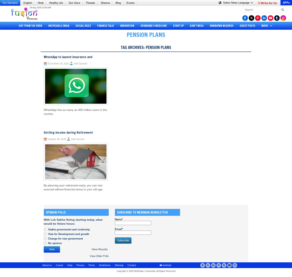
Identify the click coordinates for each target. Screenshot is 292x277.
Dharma (105, 2)
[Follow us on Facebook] (245, 18)
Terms (91, 265)
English (27, 2)
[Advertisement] (18, 102)
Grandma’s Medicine (153, 26)
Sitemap (119, 265)
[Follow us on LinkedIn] (264, 18)
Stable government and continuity (69, 229)
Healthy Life (56, 2)
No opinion (55, 243)
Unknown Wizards (222, 26)
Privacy (80, 265)
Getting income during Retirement (68, 132)
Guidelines (105, 265)
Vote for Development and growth (68, 234)
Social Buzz (83, 26)
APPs (286, 2)
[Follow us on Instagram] (283, 18)
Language (236, 2)
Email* (119, 229)
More (265, 26)
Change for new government (65, 238)
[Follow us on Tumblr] (277, 18)
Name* (119, 219)
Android (166, 265)
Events (131, 2)
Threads (90, 2)
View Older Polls (99, 256)
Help (70, 265)
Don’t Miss (197, 26)
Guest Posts (247, 26)
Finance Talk (105, 26)
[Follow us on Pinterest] (258, 18)
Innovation (127, 26)
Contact (132, 265)
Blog (118, 2)
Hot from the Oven (30, 26)
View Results (100, 249)
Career (59, 265)
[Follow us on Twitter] (251, 18)
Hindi (41, 2)
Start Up (178, 26)
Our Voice (74, 2)
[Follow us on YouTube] (270, 18)
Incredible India (58, 26)
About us (47, 265)
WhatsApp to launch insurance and (68, 57)
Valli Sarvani (80, 63)
